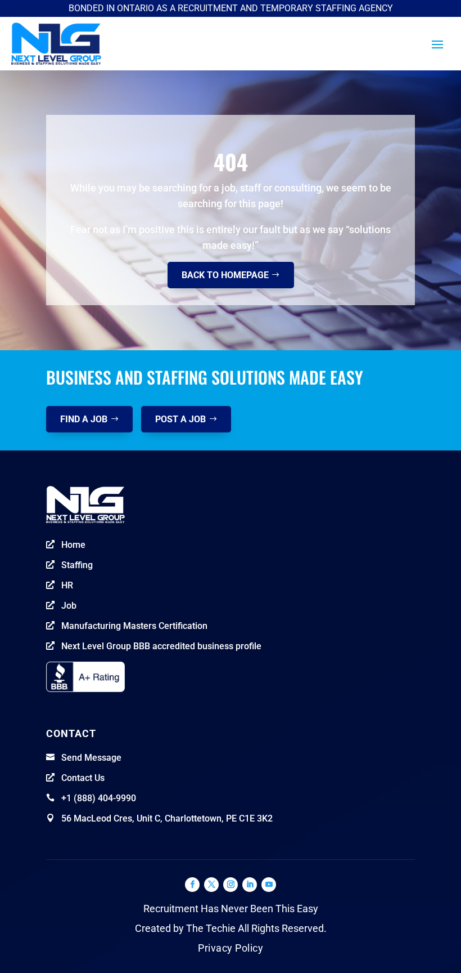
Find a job (83, 419)
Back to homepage (225, 275)
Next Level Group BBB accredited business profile (161, 646)
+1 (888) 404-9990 (98, 798)
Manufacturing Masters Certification (134, 626)
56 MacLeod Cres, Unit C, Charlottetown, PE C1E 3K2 (167, 818)
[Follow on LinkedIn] (249, 884)
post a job (180, 419)
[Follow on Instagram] (230, 884)
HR (67, 585)
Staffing (77, 565)
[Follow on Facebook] (192, 884)
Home (73, 544)
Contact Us (83, 778)
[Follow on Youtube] (268, 884)
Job (68, 605)
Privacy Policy (230, 948)
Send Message (91, 757)
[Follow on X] (211, 884)
